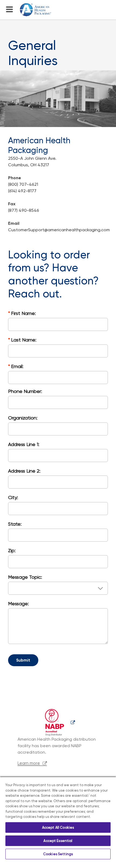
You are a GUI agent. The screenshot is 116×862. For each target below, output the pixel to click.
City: (13, 497)
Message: (18, 603)
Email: (17, 366)
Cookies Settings (58, 854)
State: (15, 524)
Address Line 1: (23, 444)
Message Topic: (25, 577)
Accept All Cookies (58, 827)
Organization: (22, 418)
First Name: (23, 313)
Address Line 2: (24, 471)
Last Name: (23, 340)
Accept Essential (57, 841)
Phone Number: (25, 391)
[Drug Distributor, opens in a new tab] (58, 722)
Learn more (29, 763)
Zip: (12, 550)
